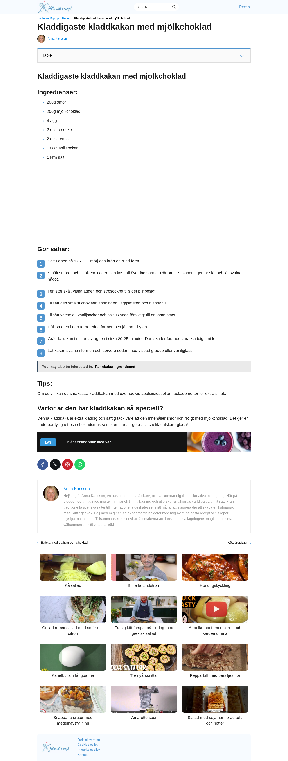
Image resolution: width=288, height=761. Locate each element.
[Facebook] (42, 464)
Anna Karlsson (57, 38)
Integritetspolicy (89, 749)
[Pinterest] (67, 464)
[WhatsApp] (79, 464)
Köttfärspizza (237, 542)
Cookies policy (88, 744)
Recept (245, 7)
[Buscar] (174, 6)
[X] (55, 464)
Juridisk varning (89, 739)
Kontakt (83, 754)
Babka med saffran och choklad (64, 542)
